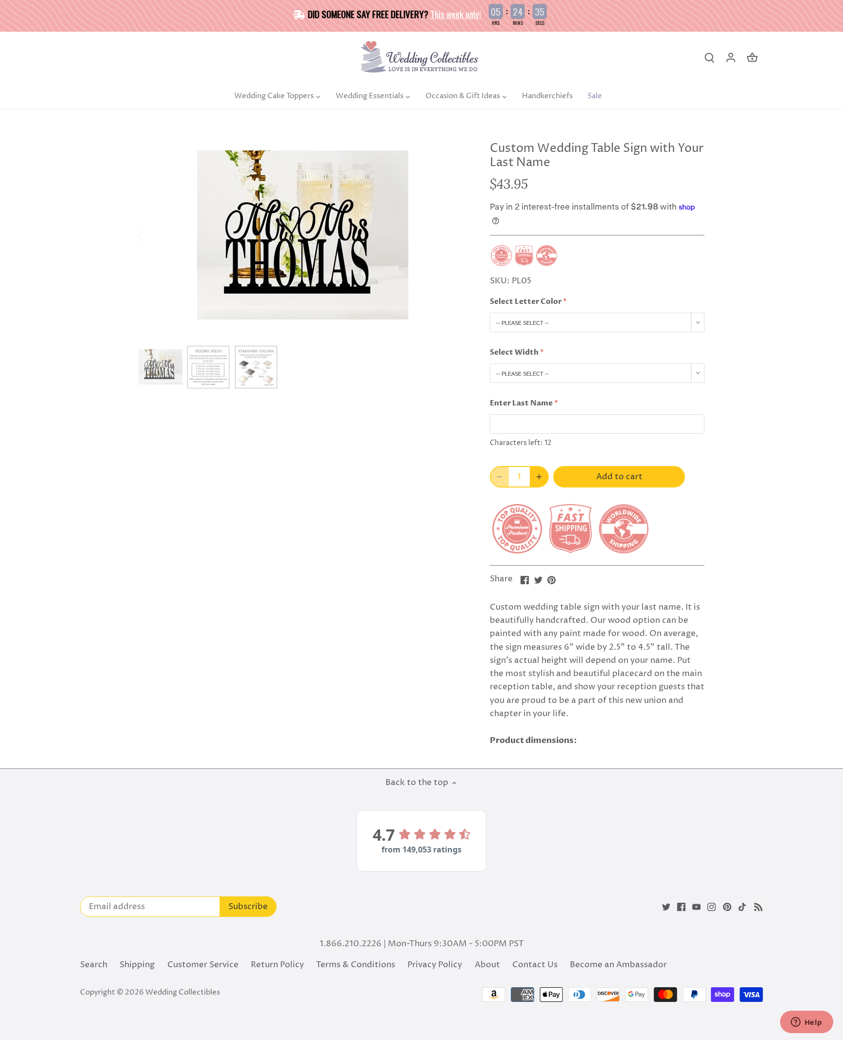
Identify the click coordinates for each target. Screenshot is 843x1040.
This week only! (455, 14)
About (487, 965)
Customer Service (203, 965)
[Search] (709, 57)
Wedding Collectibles (182, 992)
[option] (302, 235)
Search (93, 965)
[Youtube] (696, 907)
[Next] (451, 235)
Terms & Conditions (355, 965)
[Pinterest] (727, 907)
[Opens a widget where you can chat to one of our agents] (806, 1023)
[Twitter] (666, 907)
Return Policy (277, 965)
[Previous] (153, 235)
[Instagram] (711, 907)
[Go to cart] (752, 57)
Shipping (137, 965)
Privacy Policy (434, 965)
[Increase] (539, 477)
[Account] (731, 57)
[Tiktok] (742, 907)
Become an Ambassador (618, 965)
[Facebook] (681, 907)
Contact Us (535, 965)
